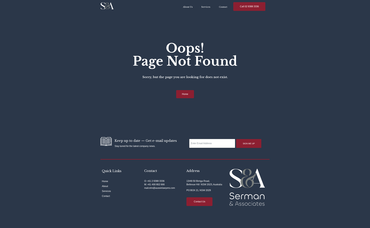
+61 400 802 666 (156, 184)
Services (205, 7)
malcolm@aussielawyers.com (159, 188)
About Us (188, 7)
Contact (223, 7)
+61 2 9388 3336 (155, 181)
